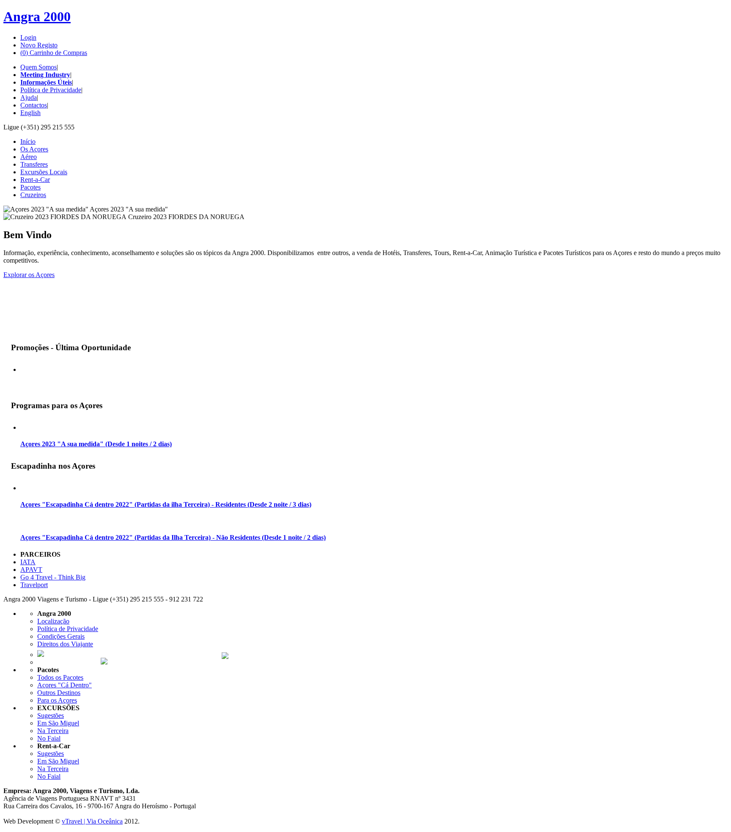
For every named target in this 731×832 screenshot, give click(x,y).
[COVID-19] (17, 327)
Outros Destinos (58, 692)
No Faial (48, 738)
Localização (53, 621)
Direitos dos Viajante (65, 644)
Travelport (34, 584)
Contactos (33, 105)
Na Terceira (53, 730)
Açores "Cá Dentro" (64, 685)
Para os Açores (57, 700)
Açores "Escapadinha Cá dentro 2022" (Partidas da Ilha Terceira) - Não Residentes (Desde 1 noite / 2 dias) (173, 537)
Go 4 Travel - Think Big (52, 577)
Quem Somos (38, 67)
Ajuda (28, 97)
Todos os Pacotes (60, 677)
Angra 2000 (37, 16)
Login (28, 37)
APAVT (31, 569)
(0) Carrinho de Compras (53, 52)
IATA (28, 562)
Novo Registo (39, 45)
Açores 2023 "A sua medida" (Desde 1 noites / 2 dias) (96, 444)
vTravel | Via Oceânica (92, 821)
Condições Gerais (61, 636)
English (30, 112)
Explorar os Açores (29, 274)
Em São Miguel (58, 723)
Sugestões (50, 715)
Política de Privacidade (50, 89)
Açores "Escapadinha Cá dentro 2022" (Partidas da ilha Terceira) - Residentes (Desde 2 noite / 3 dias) (165, 504)
